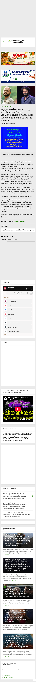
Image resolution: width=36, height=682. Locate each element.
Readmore (6, 554)
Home (2, 106)
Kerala (6, 106)
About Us (20, 670)
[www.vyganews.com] (16, 43)
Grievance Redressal (8, 677)
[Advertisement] (17, 19)
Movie (11, 106)
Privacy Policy (7, 675)
